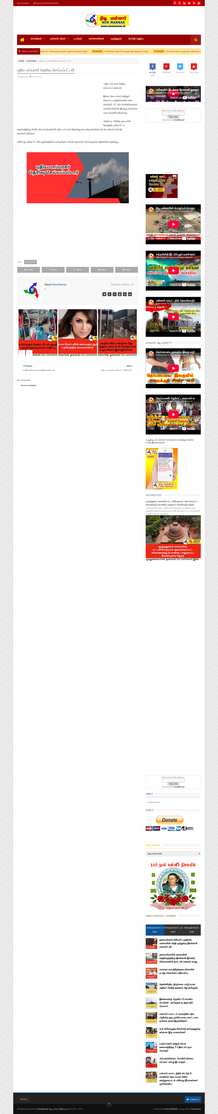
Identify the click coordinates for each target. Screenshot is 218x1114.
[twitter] (189, 3)
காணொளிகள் (96, 38)
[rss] (194, 3)
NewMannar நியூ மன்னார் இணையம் (54, 1109)
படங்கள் (78, 38)
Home (21, 61)
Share (54, 270)
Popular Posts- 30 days (173, 930)
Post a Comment (28, 385)
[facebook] (175, 3)
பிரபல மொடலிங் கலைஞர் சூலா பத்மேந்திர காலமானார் (150, 51)
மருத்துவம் (116, 38)
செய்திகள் (36, 38)
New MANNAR (171, 1109)
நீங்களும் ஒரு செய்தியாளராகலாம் (46, 3)
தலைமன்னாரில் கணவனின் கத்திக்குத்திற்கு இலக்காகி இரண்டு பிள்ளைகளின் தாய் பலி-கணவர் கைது (178, 958)
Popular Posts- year (191, 930)
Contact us (194, 1099)
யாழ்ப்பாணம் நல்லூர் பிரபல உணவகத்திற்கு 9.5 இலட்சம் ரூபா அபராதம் (175, 1047)
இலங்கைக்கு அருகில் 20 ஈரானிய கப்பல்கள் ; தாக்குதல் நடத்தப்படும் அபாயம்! (176, 1003)
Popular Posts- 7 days (155, 930)
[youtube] (199, 3)
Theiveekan (196, 1109)
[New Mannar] (104, 294)
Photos (23, 1099)
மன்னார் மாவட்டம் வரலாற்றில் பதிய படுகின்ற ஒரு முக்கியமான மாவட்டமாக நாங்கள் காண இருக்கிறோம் (178, 1017)
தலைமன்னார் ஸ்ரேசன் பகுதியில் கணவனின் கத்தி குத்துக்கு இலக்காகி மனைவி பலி (178, 943)
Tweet (30, 270)
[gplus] (179, 3)
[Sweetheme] (120, 294)
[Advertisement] (39, 103)
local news (60, 51)
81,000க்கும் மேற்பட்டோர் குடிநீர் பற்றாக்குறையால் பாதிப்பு (90, 51)
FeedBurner (179, 120)
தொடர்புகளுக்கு (23, 3)
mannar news (154, 802)
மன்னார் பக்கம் (58, 38)
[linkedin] (184, 3)
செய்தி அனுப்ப (136, 38)
